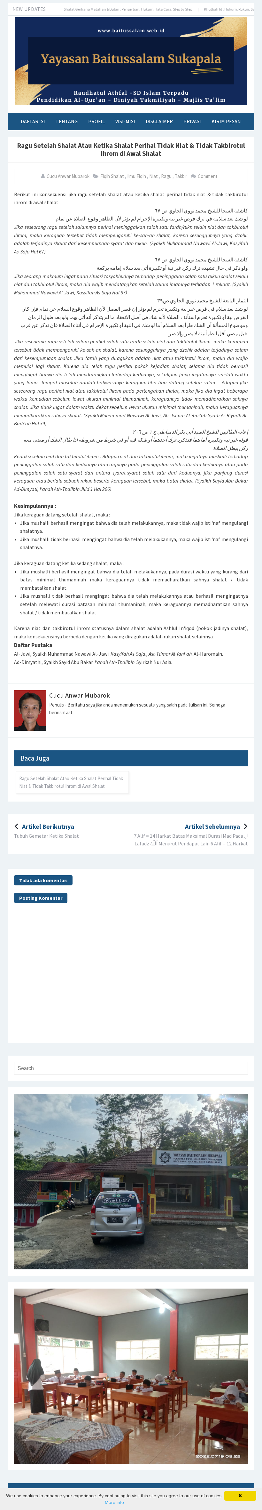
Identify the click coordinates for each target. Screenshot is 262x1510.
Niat (154, 176)
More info (114, 1502)
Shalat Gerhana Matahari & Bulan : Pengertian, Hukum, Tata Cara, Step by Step (101, 9)
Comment (208, 176)
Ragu (167, 176)
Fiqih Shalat (112, 176)
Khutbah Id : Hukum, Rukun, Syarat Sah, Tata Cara (219, 9)
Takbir (181, 176)
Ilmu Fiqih (137, 176)
